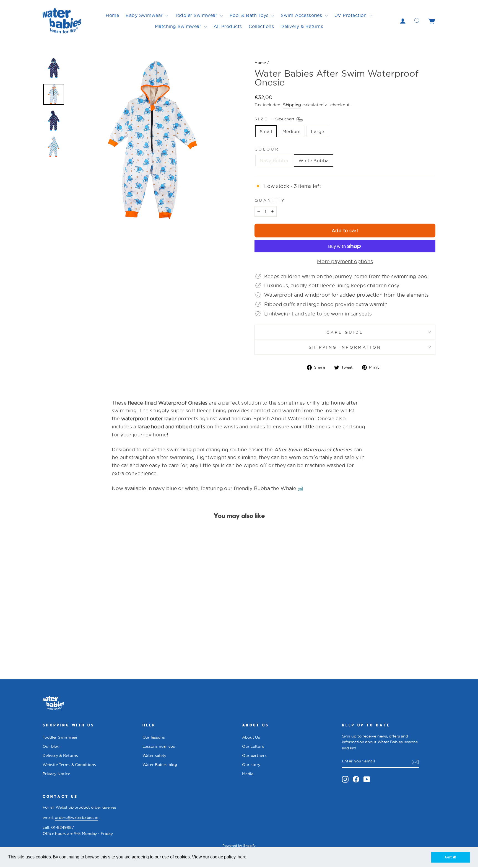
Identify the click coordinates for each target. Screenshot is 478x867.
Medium (291, 131)
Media (247, 773)
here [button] (242, 857)
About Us (251, 737)
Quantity (269, 200)
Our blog (51, 746)
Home (112, 15)
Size (275, 118)
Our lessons (153, 737)
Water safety (154, 755)
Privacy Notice (56, 773)
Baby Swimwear (145, 15)
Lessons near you (158, 746)
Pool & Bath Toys (250, 15)
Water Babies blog (159, 764)
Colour (266, 149)
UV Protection (351, 15)
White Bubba (313, 160)
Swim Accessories (302, 15)
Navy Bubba (274, 160)
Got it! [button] (450, 857)
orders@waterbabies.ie (76, 817)
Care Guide (344, 332)
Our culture (253, 746)
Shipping (292, 104)
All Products (228, 26)
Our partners (254, 755)
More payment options (345, 261)
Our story (251, 764)
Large (317, 131)
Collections (261, 26)
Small (266, 131)
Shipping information (345, 347)
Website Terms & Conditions (69, 764)
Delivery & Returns (301, 26)
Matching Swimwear (179, 26)
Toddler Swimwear (197, 15)
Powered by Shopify (238, 845)
